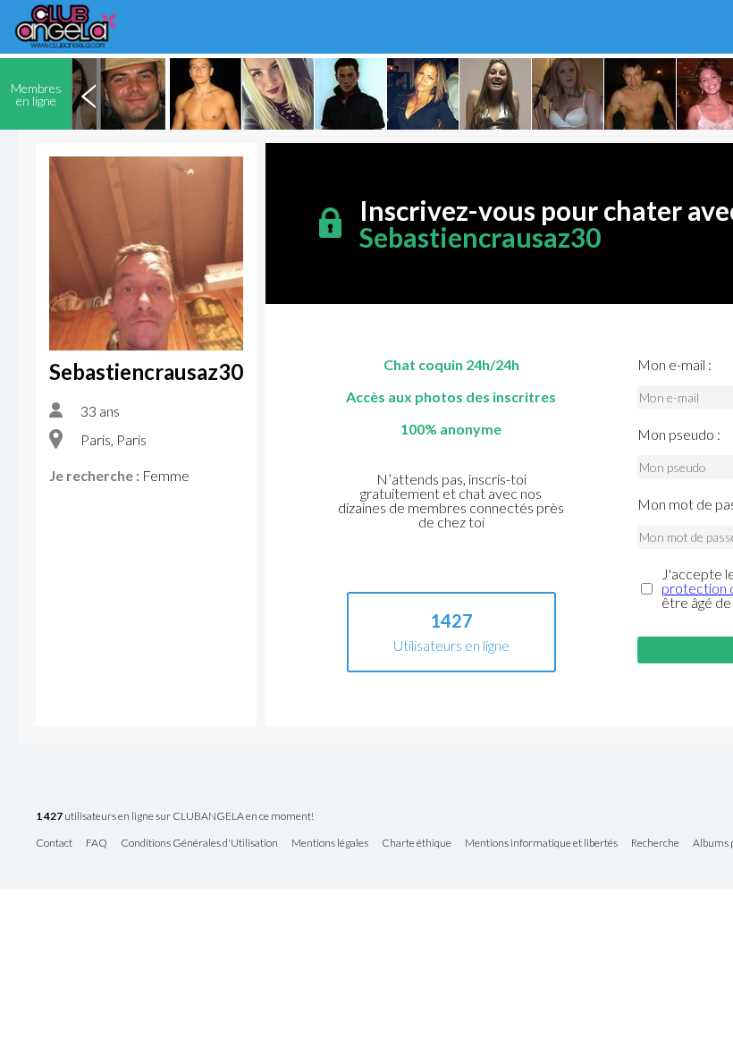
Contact (54, 843)
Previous (88, 94)
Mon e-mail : (674, 365)
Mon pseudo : (678, 434)
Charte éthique (416, 843)
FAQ (96, 843)
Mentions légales (329, 843)
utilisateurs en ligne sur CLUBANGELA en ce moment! (175, 817)
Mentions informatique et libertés (541, 843)
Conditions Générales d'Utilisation (199, 843)
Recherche (655, 843)
